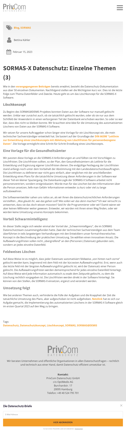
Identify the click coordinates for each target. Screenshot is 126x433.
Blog (16, 27)
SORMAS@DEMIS (87, 325)
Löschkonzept (55, 325)
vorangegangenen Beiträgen (33, 86)
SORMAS (25, 27)
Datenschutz (11, 325)
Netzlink (97, 299)
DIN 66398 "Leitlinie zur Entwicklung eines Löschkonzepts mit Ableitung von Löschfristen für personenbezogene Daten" (61, 140)
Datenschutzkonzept (33, 325)
